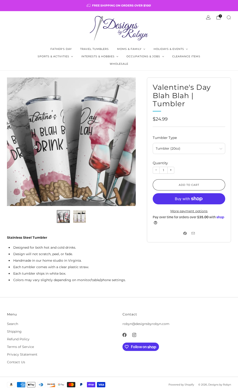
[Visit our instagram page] (134, 335)
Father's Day (61, 49)
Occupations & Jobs (143, 56)
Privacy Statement (22, 354)
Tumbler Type (165, 137)
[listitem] (119, 5)
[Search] (228, 17)
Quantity (160, 163)
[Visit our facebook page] (124, 335)
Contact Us (16, 362)
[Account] (208, 17)
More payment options (189, 211)
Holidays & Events (169, 49)
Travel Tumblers (94, 49)
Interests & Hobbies (98, 56)
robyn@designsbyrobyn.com (145, 324)
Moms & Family (129, 49)
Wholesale (119, 63)
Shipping (14, 331)
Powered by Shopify (181, 384)
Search (12, 324)
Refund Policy (18, 339)
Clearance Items (186, 56)
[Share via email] (193, 233)
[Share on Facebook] (184, 233)
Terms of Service (20, 347)
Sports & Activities (53, 56)
